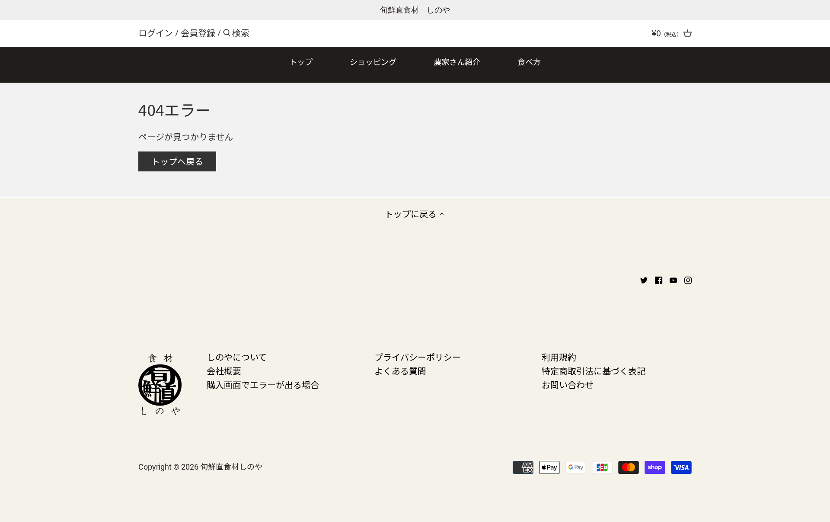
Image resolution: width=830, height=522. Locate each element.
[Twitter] (644, 279)
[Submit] (226, 34)
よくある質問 (400, 370)
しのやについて (237, 357)
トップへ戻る (177, 161)
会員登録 (198, 32)
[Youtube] (673, 279)
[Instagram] (688, 279)
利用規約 (559, 357)
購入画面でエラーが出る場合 (263, 384)
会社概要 (224, 370)
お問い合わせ (568, 384)
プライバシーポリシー (417, 357)
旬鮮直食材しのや (231, 466)
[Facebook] (658, 279)
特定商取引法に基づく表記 (593, 370)
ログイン (155, 32)
